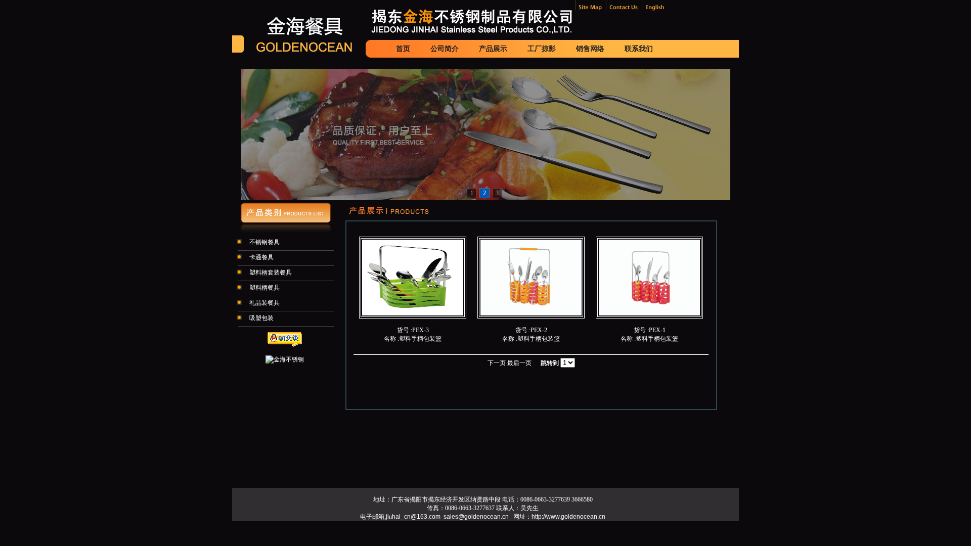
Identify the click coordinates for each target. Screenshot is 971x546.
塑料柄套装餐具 (270, 272)
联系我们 (639, 48)
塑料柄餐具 (264, 287)
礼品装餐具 (264, 302)
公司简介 (444, 48)
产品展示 (493, 48)
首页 (403, 48)
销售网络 (590, 48)
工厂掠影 (541, 48)
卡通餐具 (261, 257)
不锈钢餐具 (264, 242)
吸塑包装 (261, 318)
